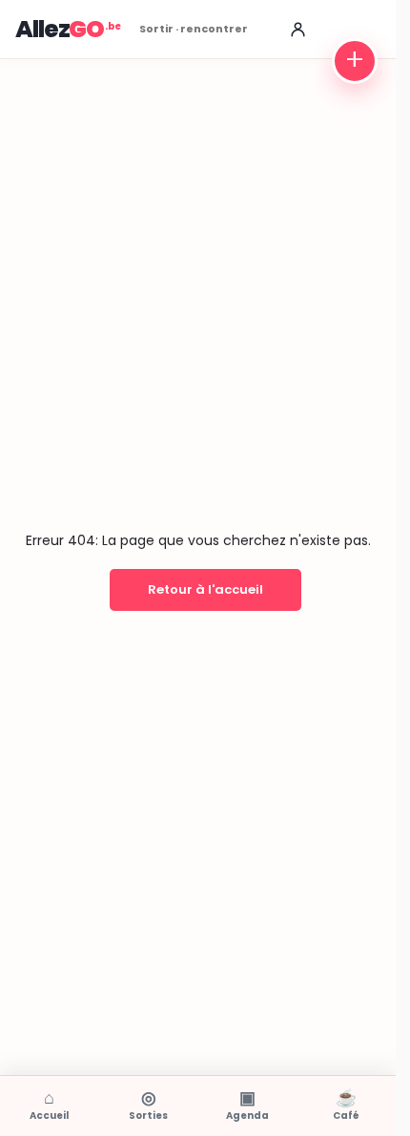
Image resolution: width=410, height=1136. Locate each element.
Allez (59, 29)
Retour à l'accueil (205, 589)
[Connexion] (297, 29)
